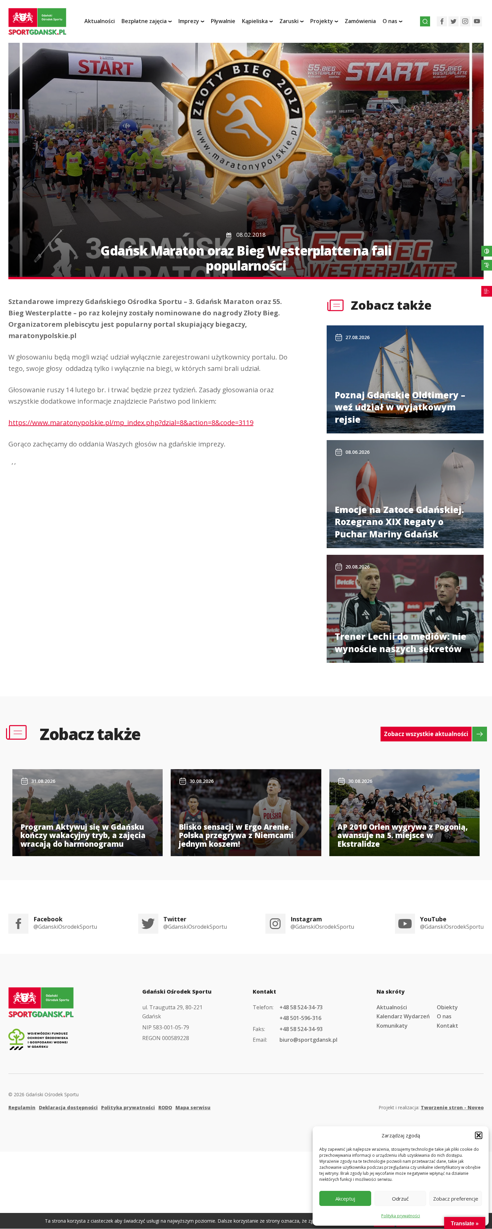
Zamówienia (360, 21)
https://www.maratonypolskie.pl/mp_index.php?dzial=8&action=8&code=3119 (130, 422)
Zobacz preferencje (455, 1198)
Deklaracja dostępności (68, 1107)
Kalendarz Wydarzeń (403, 1016)
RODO (165, 1107)
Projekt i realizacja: (431, 1107)
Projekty (321, 21)
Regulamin (21, 1107)
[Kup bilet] (486, 291)
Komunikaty (392, 1025)
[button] (478, 1135)
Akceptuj (345, 1198)
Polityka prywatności (400, 1216)
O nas (444, 1016)
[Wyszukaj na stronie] (425, 21)
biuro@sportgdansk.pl (308, 1039)
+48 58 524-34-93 (301, 1029)
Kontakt (447, 1025)
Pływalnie (223, 21)
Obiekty (447, 1007)
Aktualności (99, 21)
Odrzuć (400, 1198)
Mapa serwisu (193, 1107)
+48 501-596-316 (300, 1018)
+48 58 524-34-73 (301, 1007)
